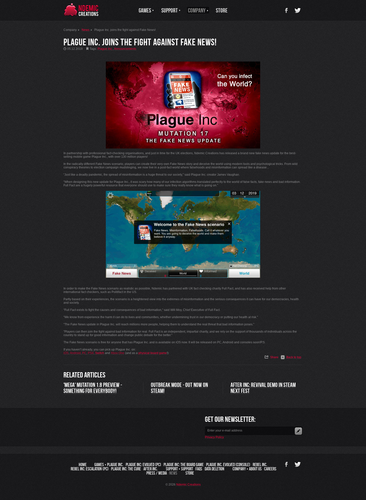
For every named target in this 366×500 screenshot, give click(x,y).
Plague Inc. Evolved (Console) (228, 465)
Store (189, 473)
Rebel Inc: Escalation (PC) (90, 469)
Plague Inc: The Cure (126, 469)
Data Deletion (214, 469)
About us (255, 469)
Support (187, 469)
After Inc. (150, 469)
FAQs (198, 469)
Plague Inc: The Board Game (184, 465)
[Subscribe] (298, 431)
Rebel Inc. (260, 465)
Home (83, 465)
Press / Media (156, 473)
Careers (270, 469)
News (173, 473)
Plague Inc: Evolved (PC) (143, 465)
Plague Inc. (115, 465)
